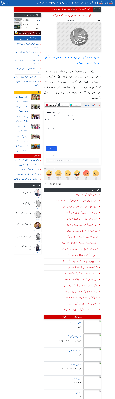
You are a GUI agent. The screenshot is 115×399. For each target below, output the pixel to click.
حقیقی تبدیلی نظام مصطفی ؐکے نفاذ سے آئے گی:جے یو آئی (22, 150)
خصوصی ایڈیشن (85, 3)
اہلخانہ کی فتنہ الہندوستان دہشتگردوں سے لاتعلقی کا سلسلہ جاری (28, 45)
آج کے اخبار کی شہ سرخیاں (26, 38)
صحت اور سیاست (27, 192)
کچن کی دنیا (78, 393)
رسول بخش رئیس (37, 208)
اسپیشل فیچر (77, 3)
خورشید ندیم (37, 197)
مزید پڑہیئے (94, 190)
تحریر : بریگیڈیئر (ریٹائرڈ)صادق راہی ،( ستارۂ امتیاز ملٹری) (70, 341)
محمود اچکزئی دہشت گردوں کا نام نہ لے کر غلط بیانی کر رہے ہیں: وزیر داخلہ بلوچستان (27, 179)
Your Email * (76, 119)
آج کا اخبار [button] (50, 3)
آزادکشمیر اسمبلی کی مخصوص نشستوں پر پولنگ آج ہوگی (26, 77)
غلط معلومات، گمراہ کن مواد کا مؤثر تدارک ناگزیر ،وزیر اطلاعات (26, 83)
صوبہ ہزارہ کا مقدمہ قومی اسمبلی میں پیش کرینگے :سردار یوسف (26, 54)
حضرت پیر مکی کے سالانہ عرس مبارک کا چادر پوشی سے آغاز (22, 141)
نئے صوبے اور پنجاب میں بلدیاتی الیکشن (23, 215)
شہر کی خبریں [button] (68, 3)
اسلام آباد (78, 9)
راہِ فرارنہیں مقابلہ (76, 379)
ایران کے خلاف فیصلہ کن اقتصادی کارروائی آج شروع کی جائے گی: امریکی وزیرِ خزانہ (26, 170)
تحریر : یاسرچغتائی (77, 327)
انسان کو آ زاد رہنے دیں (75, 323)
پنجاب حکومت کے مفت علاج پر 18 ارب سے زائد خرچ (22, 121)
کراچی (84, 9)
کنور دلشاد (38, 219)
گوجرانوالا (60, 9)
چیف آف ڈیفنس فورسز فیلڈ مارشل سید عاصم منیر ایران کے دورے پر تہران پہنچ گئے (28, 160)
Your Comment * (50, 128)
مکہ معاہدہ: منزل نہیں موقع (74, 337)
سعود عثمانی (37, 241)
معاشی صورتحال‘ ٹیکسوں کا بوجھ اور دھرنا (23, 248)
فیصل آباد (67, 9)
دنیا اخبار (96, 9)
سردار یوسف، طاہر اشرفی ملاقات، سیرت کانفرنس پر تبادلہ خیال (22, 111)
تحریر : (80, 355)
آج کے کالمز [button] (59, 3)
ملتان (73, 9)
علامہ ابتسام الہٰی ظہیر (35, 253)
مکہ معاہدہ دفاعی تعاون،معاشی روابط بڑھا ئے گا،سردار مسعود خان (27, 62)
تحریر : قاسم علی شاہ (77, 382)
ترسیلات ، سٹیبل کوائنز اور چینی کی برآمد (23, 226)
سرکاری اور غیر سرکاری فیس (24, 236)
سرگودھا (54, 9)
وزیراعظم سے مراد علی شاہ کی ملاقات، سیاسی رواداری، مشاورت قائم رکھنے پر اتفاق (27, 174)
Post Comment (51, 148)
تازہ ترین (44, 3)
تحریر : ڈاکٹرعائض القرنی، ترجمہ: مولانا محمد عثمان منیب (71, 369)
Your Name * (48, 119)
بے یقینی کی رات (27, 203)
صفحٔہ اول (39, 3)
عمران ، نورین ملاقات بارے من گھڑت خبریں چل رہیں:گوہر (27, 70)
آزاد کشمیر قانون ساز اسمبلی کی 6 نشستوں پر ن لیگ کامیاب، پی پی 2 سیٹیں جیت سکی (28, 165)
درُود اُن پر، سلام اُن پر (75, 365)
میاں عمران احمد (36, 230)
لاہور (88, 9)
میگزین (91, 3)
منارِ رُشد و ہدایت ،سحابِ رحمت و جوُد (72, 351)
